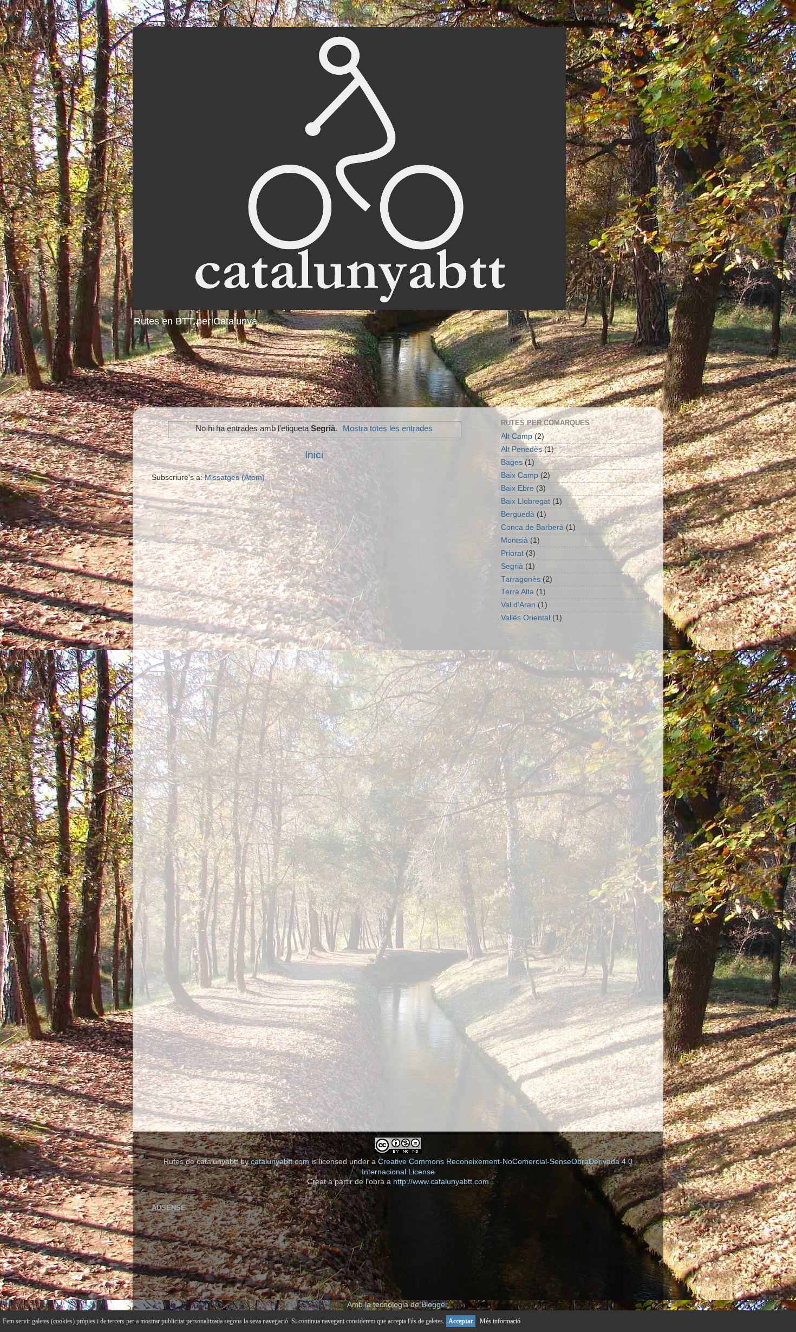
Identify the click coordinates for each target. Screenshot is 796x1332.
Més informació (500, 1321)
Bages (512, 462)
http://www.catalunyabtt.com (441, 1182)
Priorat (512, 553)
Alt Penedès (521, 449)
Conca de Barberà (532, 527)
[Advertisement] (398, 369)
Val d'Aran (518, 605)
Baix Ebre (517, 488)
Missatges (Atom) (235, 477)
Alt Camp (516, 436)
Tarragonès (520, 579)
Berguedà (517, 514)
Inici (314, 454)
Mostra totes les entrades (388, 428)
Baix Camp (519, 475)
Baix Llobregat (525, 501)
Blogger (434, 1305)
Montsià (514, 540)
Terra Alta (517, 592)
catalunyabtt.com (280, 1162)
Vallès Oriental (525, 618)
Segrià (512, 566)
